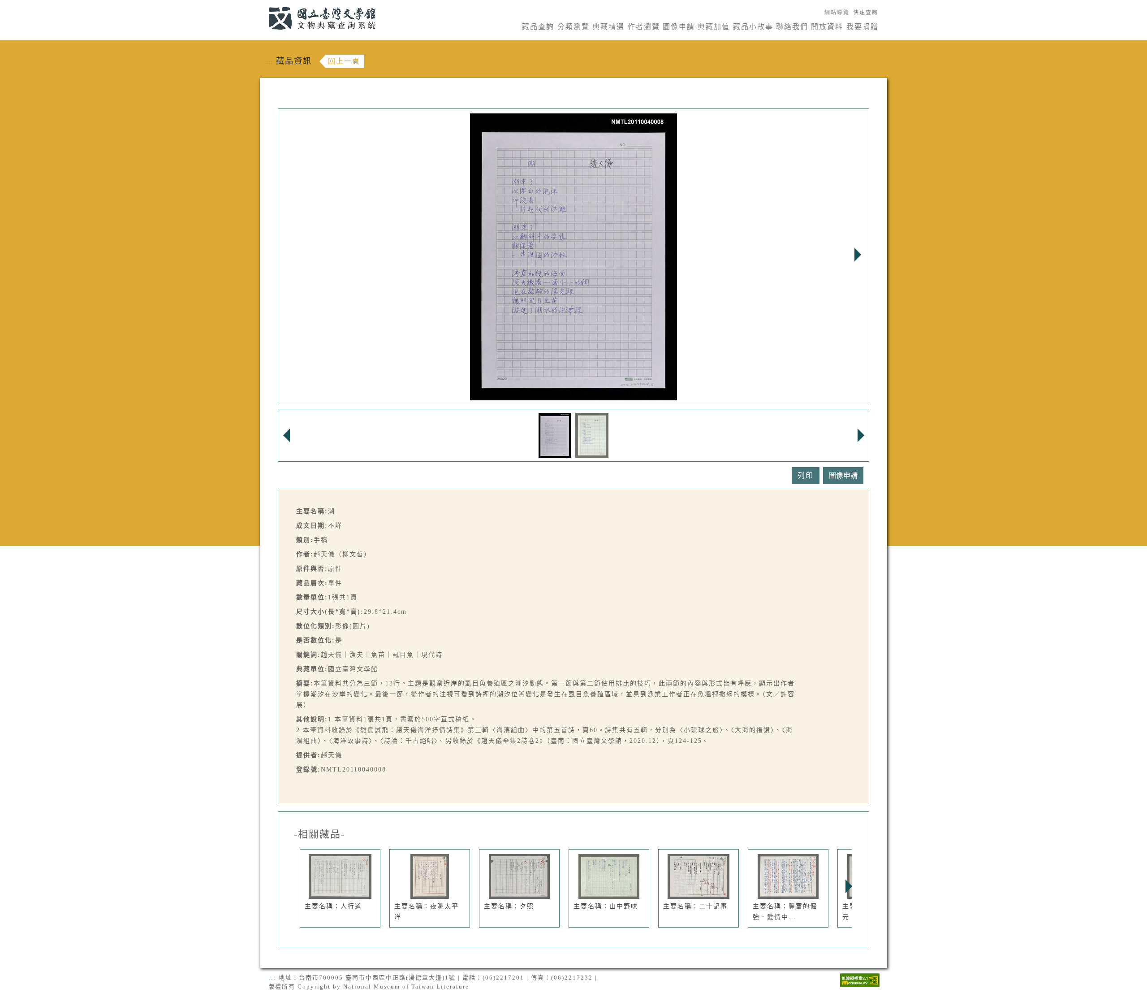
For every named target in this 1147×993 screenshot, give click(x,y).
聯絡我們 (792, 26)
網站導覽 (836, 12)
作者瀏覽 (644, 26)
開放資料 (827, 26)
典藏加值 (714, 26)
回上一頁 (344, 61)
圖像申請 (679, 26)
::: (263, 5)
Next (857, 254)
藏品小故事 (753, 26)
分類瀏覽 (573, 26)
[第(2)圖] (592, 434)
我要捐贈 (862, 26)
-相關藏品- (319, 834)
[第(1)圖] (555, 434)
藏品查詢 (538, 26)
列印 (806, 475)
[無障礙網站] (860, 979)
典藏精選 (608, 26)
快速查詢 (865, 12)
